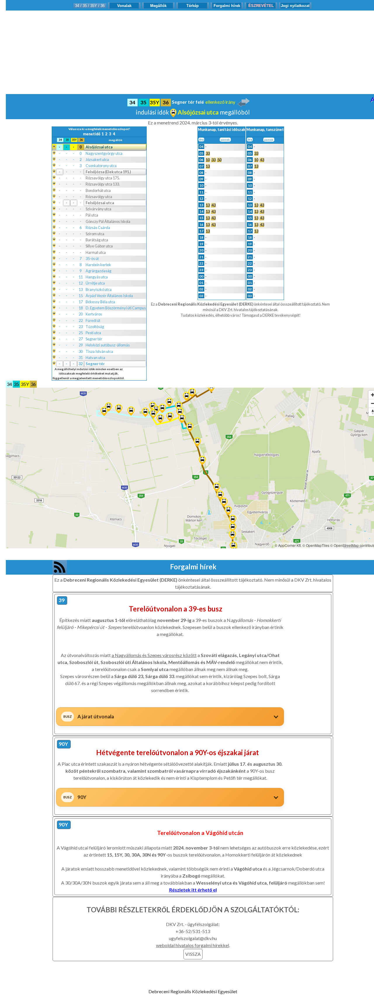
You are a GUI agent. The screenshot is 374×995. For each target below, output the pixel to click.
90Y (81, 797)
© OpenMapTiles (315, 545)
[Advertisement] (192, 51)
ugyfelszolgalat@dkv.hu (193, 938)
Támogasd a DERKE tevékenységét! (271, 315)
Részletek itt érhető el (193, 889)
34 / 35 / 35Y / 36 (90, 6)
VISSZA (193, 954)
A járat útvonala (95, 716)
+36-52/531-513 (193, 931)
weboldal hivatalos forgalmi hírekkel (192, 945)
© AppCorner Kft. (288, 545)
